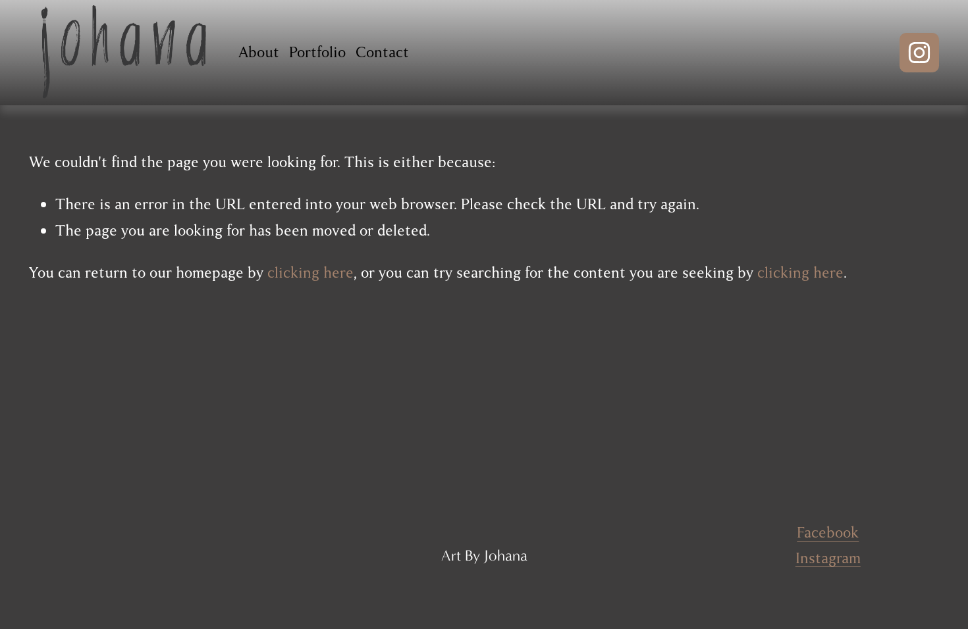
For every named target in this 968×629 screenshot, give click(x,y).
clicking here (310, 273)
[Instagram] (919, 52)
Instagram (828, 558)
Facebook (828, 532)
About (258, 52)
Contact (382, 52)
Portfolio (317, 52)
